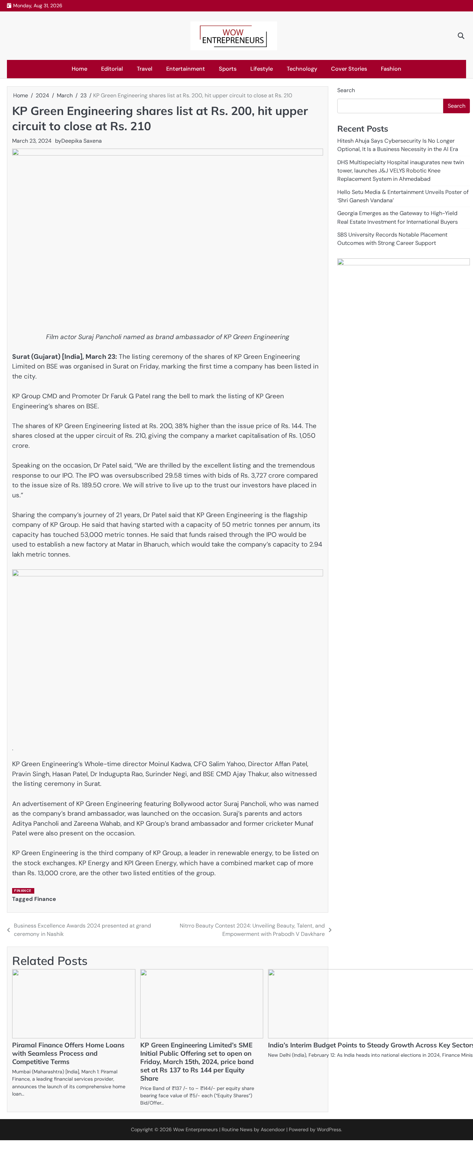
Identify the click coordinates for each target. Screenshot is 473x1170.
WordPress (329, 1129)
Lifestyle (261, 68)
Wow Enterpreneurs (195, 1129)
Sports (228, 68)
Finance (23, 890)
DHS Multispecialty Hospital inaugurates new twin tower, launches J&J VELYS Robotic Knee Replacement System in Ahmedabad (400, 170)
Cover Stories (349, 68)
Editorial (112, 68)
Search (346, 90)
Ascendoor (273, 1129)
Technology (302, 68)
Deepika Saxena (81, 140)
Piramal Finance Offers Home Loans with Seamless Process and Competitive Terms (68, 1053)
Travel (144, 68)
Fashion (391, 68)
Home (79, 68)
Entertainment (185, 68)
